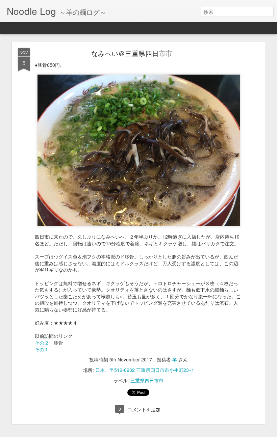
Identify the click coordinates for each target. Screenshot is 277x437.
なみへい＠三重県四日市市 (131, 53)
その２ (42, 342)
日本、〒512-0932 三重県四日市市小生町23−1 (144, 369)
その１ (42, 349)
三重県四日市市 (146, 380)
